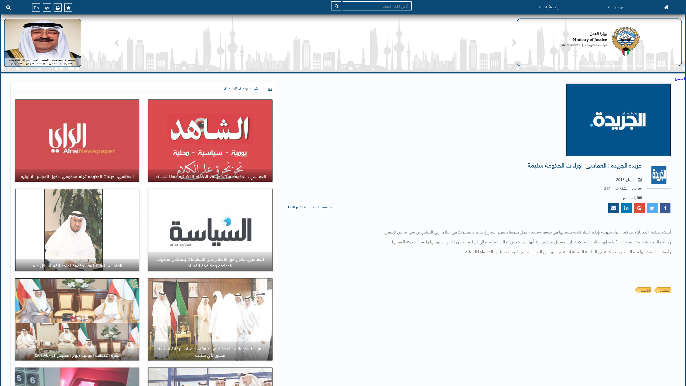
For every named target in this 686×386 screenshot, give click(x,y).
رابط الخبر (629, 197)
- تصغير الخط (322, 206)
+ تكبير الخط (297, 206)
